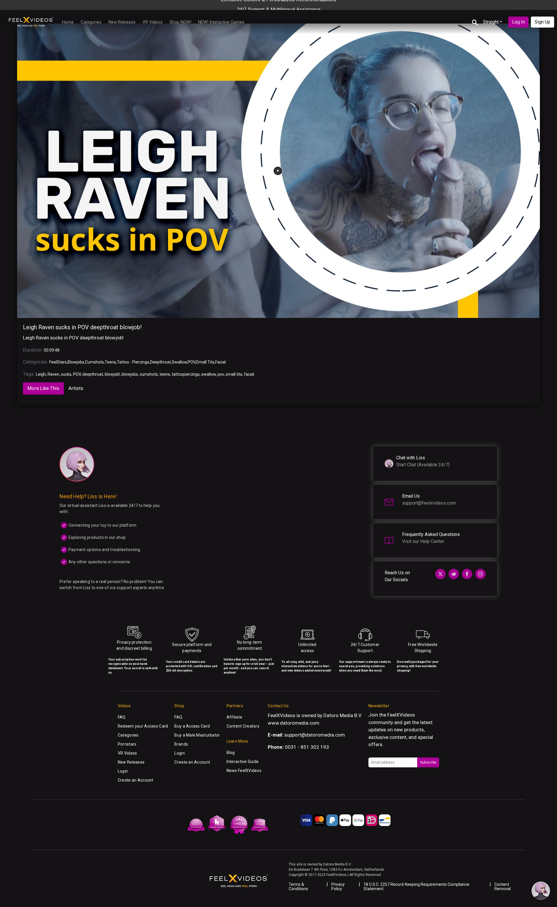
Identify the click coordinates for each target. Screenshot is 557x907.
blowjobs (130, 374)
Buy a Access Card (192, 726)
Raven (53, 374)
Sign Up (542, 22)
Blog (231, 752)
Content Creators (243, 726)
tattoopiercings (186, 374)
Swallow (179, 362)
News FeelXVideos (244, 770)
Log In (518, 22)
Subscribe (428, 762)
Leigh (41, 374)
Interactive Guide (243, 761)
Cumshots (94, 362)
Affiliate (235, 717)
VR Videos (152, 22)
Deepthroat (160, 362)
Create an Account (135, 780)
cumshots (149, 374)
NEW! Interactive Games (221, 22)
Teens (110, 362)
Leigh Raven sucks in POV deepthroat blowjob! (82, 327)
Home (68, 22)
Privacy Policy (338, 886)
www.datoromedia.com (293, 723)
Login (123, 771)
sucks (66, 374)
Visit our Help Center (423, 541)
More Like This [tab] (43, 388)
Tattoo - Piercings (133, 362)
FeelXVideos (401, 715)
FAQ (122, 717)
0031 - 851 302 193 (307, 747)
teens (165, 374)
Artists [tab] (75, 388)
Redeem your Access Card (143, 726)
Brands (181, 744)
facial (249, 374)
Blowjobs (76, 362)
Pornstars (127, 744)
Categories (91, 22)
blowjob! (112, 374)
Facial (220, 362)
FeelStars (58, 362)
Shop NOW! (180, 22)
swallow (208, 374)
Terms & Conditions (298, 886)
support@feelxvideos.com (429, 503)
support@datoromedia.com (314, 735)
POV (191, 362)
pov (221, 374)
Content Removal (502, 886)
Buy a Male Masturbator (197, 735)
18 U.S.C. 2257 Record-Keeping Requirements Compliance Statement (416, 886)
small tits (234, 374)
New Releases (121, 22)
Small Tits (205, 362)
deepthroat (92, 374)
